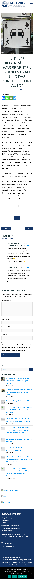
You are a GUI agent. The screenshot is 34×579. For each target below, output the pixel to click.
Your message (6, 300)
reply (29, 245)
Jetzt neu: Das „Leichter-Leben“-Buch (19, 401)
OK (9, 576)
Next (28, 228)
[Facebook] (3, 98)
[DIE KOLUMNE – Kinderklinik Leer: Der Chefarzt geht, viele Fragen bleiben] (3, 379)
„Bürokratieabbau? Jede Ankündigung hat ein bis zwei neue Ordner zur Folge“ (19, 392)
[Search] (31, 369)
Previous (7, 228)
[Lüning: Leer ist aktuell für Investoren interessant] (3, 440)
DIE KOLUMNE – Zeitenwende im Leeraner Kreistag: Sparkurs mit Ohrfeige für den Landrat (17, 430)
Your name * (5, 319)
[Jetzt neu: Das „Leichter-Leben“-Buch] (3, 401)
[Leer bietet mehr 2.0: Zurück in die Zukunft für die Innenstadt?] (3, 448)
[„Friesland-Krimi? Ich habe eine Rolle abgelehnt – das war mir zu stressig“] (3, 419)
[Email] (11, 98)
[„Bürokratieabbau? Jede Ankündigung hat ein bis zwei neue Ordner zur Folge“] (3, 390)
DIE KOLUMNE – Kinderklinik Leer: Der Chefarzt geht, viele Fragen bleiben (18, 380)
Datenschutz (22, 576)
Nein (14, 576)
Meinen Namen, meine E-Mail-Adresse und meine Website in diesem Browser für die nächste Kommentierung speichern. (16, 347)
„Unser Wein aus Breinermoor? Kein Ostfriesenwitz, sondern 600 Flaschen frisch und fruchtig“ (19, 459)
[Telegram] (14, 98)
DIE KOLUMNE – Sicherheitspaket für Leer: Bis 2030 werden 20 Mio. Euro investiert (19, 409)
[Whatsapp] (7, 98)
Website (4, 334)
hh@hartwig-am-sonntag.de (10, 525)
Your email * (5, 327)
